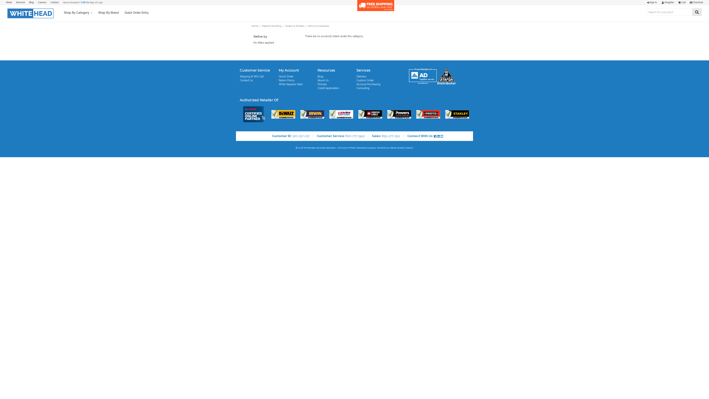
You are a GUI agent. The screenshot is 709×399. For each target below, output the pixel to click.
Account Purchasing (368, 84)
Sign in (653, 2)
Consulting (363, 88)
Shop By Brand (108, 12)
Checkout (697, 2)
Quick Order (286, 76)
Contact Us (246, 80)
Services (20, 2)
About (9, 2)
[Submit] (697, 12)
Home (254, 26)
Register (669, 2)
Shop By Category (77, 12)
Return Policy (287, 80)
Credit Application (328, 88)
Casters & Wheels (294, 26)
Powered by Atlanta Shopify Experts (395, 147)
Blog (31, 2)
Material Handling (271, 26)
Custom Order (365, 80)
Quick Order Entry (137, 12)
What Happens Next (291, 84)
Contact (54, 2)
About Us (323, 80)
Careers (42, 2)
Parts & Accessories (318, 26)
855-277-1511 (96, 2)
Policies (322, 84)
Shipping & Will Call (252, 76)
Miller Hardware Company (363, 147)
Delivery (361, 76)
